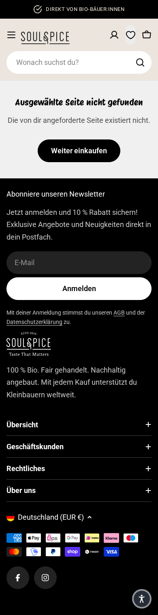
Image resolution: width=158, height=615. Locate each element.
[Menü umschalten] (11, 35)
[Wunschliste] (130, 35)
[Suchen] (140, 62)
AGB (119, 312)
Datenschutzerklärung (34, 322)
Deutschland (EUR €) (51, 517)
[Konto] (114, 35)
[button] (142, 599)
